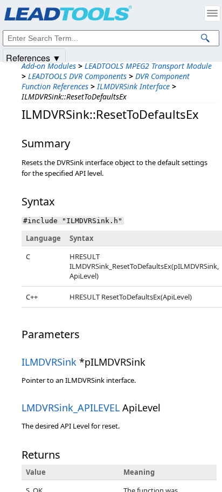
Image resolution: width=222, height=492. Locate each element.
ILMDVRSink (49, 361)
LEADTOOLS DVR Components (77, 76)
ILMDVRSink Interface (133, 86)
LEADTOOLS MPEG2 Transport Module (148, 66)
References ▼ (33, 57)
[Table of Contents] (212, 13)
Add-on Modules (49, 66)
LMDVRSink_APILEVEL (71, 407)
